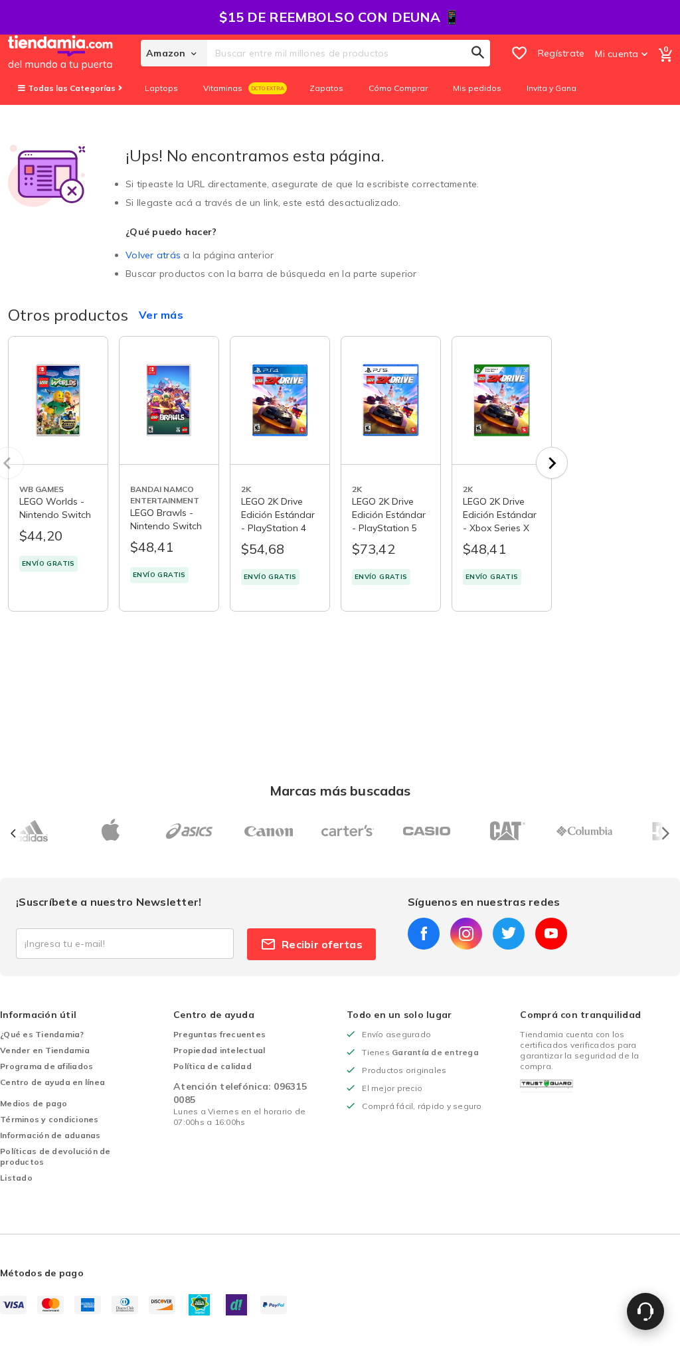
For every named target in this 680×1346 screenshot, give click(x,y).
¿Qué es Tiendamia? (42, 1034)
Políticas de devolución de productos (55, 1156)
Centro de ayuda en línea (52, 1082)
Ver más (161, 314)
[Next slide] (552, 463)
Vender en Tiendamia (45, 1050)
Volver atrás (153, 255)
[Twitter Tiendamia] (509, 934)
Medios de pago (34, 1103)
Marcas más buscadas (340, 790)
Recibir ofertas (322, 944)
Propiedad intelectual (219, 1050)
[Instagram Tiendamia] (466, 934)
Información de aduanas (50, 1135)
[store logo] (74, 53)
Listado (16, 1178)
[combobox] (348, 53)
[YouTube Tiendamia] (551, 934)
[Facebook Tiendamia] (424, 934)
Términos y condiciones (49, 1119)
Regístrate (561, 53)
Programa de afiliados (46, 1066)
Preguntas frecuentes (219, 1034)
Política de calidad (212, 1066)
